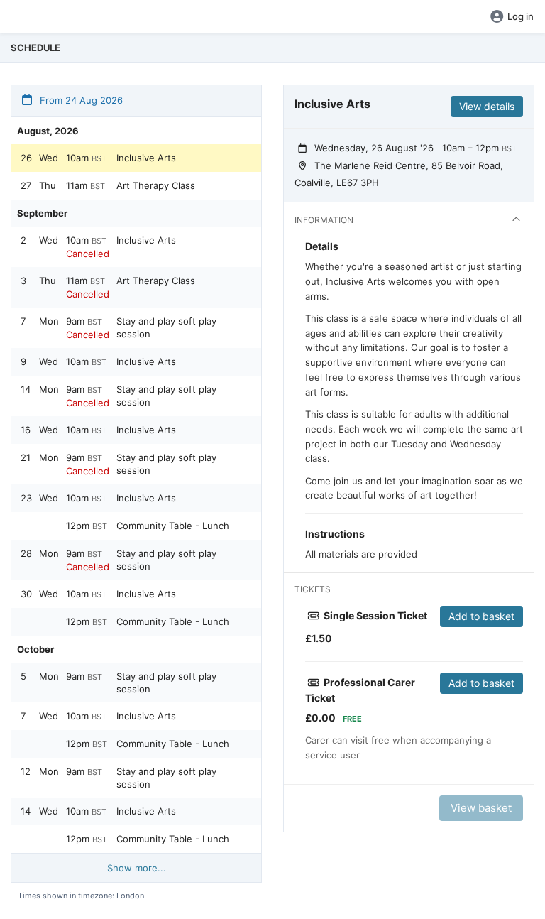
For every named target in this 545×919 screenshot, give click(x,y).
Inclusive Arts (146, 157)
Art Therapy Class (155, 185)
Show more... (136, 868)
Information (323, 219)
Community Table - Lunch (172, 525)
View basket (481, 808)
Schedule (35, 47)
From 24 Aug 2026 (80, 100)
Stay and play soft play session (166, 327)
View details (486, 106)
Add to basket (481, 616)
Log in (520, 16)
